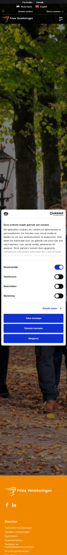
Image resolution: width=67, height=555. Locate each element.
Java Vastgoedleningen (17, 551)
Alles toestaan (33, 318)
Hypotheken (11, 536)
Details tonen (50, 308)
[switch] (59, 276)
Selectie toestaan (33, 328)
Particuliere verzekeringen (18, 528)
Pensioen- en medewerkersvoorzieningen (19, 545)
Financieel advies (14, 540)
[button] (3, 11)
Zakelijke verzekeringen (17, 532)
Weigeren (33, 338)
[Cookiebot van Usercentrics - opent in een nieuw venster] (49, 214)
